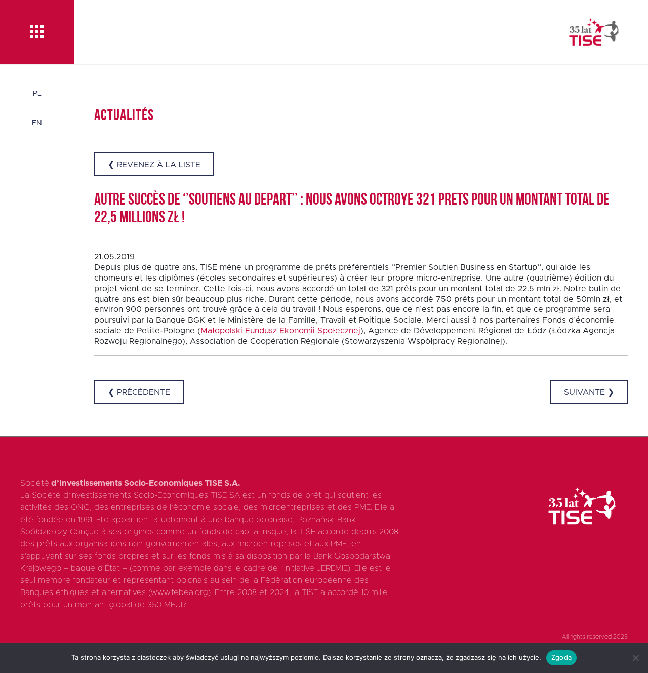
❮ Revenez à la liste (154, 165)
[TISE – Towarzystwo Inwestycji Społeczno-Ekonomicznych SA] (594, 32)
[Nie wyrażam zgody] (635, 658)
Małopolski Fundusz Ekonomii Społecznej (280, 331)
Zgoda (561, 657)
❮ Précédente (139, 392)
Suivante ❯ (589, 392)
